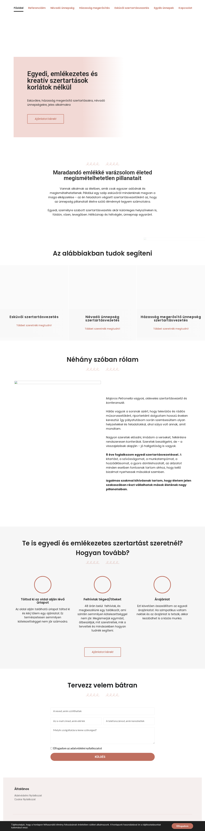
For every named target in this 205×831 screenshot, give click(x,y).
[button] (45, 119)
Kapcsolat (185, 8)
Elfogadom (182, 826)
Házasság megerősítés (94, 8)
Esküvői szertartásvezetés (132, 8)
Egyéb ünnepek (164, 8)
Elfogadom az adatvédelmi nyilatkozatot (77, 748)
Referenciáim (37, 8)
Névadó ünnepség (62, 8)
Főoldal (18, 8)
